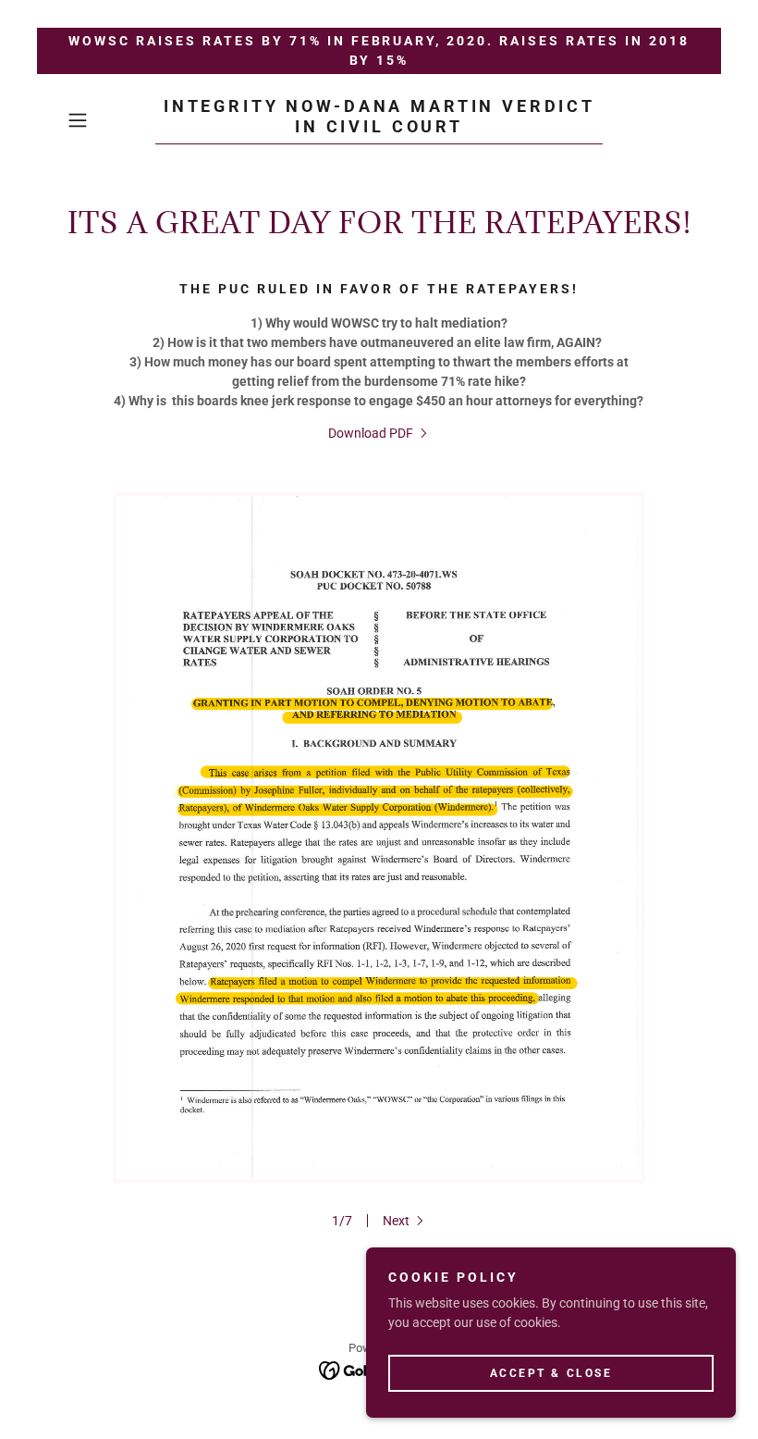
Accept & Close (551, 1372)
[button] (107, 120)
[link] (379, 127)
